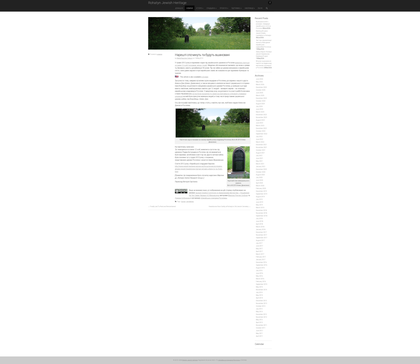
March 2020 (260, 186)
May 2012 (259, 320)
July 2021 (259, 155)
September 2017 (261, 238)
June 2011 (259, 330)
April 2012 (259, 322)
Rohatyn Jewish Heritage (167, 3)
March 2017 (260, 254)
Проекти (223, 8)
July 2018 (259, 218)
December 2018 (261, 210)
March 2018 (260, 227)
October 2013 (260, 306)
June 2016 (259, 273)
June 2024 (259, 109)
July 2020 (259, 177)
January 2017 (260, 259)
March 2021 (260, 164)
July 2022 (259, 136)
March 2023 (260, 125)
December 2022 (261, 128)
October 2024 (260, 101)
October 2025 (260, 90)
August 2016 (260, 268)
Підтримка (235, 8)
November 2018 (261, 213)
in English (204, 77)
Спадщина (210, 8)
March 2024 (260, 112)
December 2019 (261, 191)
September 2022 (261, 134)
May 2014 (259, 295)
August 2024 (260, 104)
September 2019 (261, 194)
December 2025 (261, 87)
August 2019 (260, 196)
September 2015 (261, 284)
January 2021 (260, 166)
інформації (249, 8)
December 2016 (261, 262)
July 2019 (259, 199)
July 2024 (259, 106)
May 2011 (259, 333)
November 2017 (261, 235)
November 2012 (261, 317)
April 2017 (259, 251)
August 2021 (260, 153)
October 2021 (260, 150)
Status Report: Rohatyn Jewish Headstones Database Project (264, 54)
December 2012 (261, 314)
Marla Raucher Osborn (184, 58)
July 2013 (259, 309)
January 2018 (260, 229)
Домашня (179, 8)
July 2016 (259, 270)
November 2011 (261, 325)
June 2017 (259, 246)
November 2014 (261, 290)
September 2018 (261, 216)
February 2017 (261, 257)
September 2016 (261, 265)
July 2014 (259, 292)
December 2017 (261, 232)
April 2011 (259, 336)
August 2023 (260, 120)
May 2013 (259, 311)
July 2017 (259, 243)
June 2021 (259, 158)
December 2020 (261, 169)
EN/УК (260, 8)
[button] (267, 8)
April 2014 (259, 298)
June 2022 (259, 139)
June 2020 (259, 180)
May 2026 (259, 82)
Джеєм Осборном (182, 198)
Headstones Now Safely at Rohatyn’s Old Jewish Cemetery (229, 206)
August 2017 (260, 240)
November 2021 (261, 147)
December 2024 (261, 98)
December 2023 (261, 114)
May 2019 (259, 205)
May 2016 (259, 276)
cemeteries (190, 201)
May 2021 (259, 161)
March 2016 (260, 279)
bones (183, 201)
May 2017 (259, 248)
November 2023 (261, 117)
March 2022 (260, 142)
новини (189, 8)
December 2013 (261, 300)
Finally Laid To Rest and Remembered (162, 206)
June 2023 (259, 123)
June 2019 (259, 202)
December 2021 (261, 144)
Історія (199, 8)
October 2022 (260, 131)
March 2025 (260, 95)
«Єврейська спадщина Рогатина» (214, 198)
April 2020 (259, 183)
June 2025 (259, 93)
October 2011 (260, 328)
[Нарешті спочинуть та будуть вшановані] (199, 35)
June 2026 (259, 79)
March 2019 (260, 207)
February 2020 (261, 188)
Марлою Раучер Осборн (238, 195)
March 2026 (260, 84)
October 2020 (260, 172)
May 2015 (259, 287)
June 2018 (259, 221)
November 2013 (261, 303)
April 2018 (259, 224)
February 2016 (261, 281)
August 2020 (260, 175)
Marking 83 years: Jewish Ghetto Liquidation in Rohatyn (263, 33)
